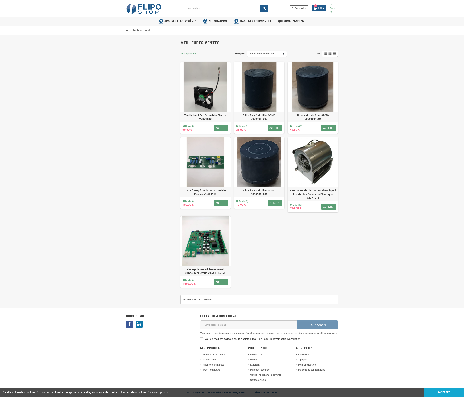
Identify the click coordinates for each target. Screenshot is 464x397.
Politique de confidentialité (311, 369)
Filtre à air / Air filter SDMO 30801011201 (259, 192)
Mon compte (256, 354)
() (332, 8)
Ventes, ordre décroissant (262, 53)
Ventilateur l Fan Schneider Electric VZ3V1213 (205, 117)
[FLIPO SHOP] (144, 8)
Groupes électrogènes (214, 354)
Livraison (255, 364)
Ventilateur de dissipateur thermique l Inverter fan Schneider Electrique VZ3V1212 (313, 194)
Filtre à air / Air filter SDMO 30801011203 (259, 117)
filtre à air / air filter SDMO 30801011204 (313, 117)
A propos (302, 359)
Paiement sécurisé (260, 369)
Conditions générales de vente (265, 374)
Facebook (129, 324)
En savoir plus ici (158, 392)
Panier (253, 359)
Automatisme (209, 359)
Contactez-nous (258, 380)
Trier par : (240, 53)
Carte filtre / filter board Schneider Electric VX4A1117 (205, 192)
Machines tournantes (213, 364)
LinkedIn (139, 324)
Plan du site (304, 354)
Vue (318, 53)
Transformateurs (211, 369)
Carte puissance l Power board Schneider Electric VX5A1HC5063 (205, 271)
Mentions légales (307, 364)
